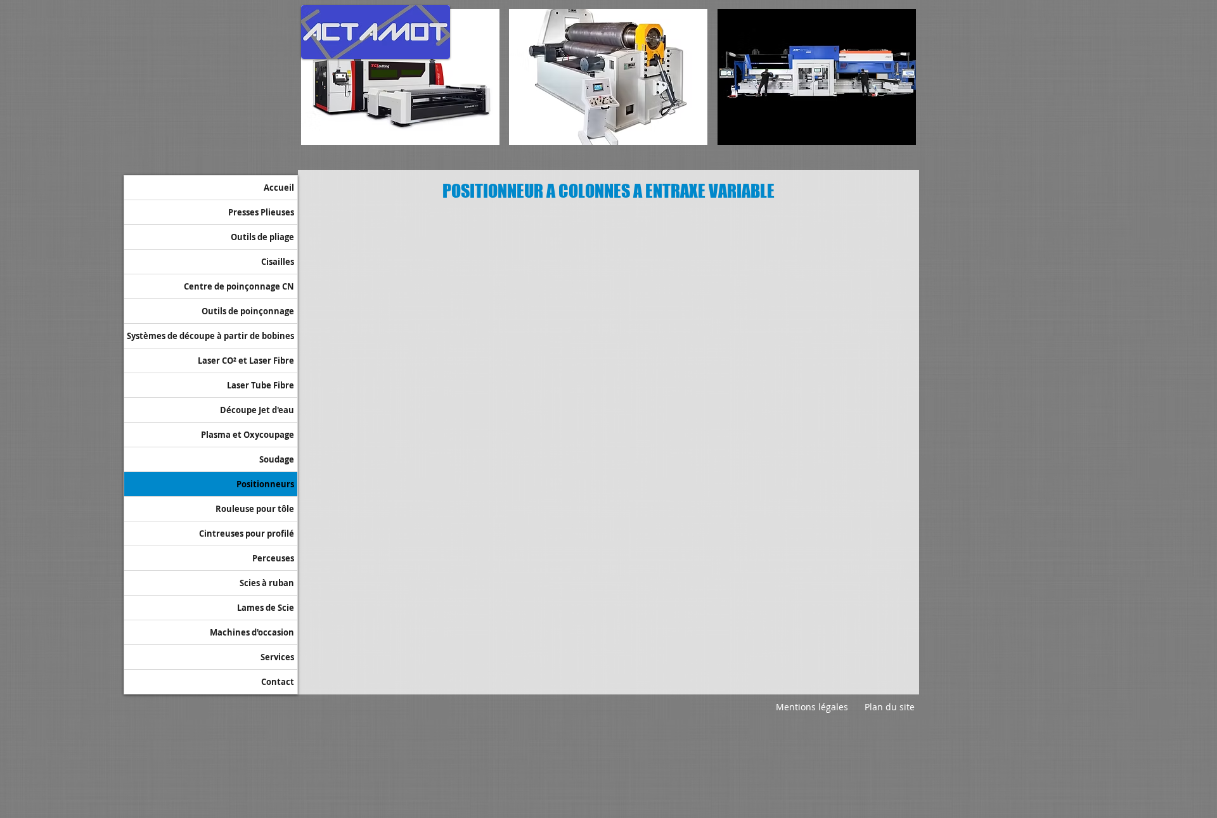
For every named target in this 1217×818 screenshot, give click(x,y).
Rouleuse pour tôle (255, 508)
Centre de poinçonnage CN (239, 286)
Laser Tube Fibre (260, 385)
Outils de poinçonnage (248, 311)
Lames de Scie (265, 607)
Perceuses (273, 558)
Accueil (279, 187)
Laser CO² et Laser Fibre (246, 360)
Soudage (276, 459)
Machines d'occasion (252, 632)
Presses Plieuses (261, 212)
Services (277, 657)
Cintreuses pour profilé (246, 533)
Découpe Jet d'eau (257, 410)
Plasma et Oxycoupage (247, 434)
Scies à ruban (267, 583)
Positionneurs (265, 484)
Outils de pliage (262, 237)
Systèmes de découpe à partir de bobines (210, 336)
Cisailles (277, 261)
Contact (277, 681)
